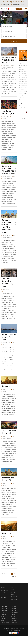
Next (13, 576)
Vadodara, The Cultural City (8, 479)
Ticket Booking (14, 597)
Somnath (6, 386)
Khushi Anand (17, 630)
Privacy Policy (4, 597)
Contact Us (3, 600)
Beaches (14, 608)
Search (15, 41)
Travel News (4, 612)
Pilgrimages (4, 68)
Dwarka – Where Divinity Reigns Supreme (9, 59)
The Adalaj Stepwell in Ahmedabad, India (7, 282)
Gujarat (10, 67)
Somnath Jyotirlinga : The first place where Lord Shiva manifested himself (9, 226)
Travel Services (14, 602)
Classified (20, 1)
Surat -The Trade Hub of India (9, 432)
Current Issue (6, 1)
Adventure (14, 606)
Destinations (6, 67)
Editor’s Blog (4, 606)
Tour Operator (14, 599)
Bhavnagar (6, 533)
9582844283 (6, 4)
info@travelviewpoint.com (18, 4)
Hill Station (14, 618)
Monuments (14, 620)
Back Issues (4, 610)
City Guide (14, 610)
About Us (3, 587)
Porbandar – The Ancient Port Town (9, 337)
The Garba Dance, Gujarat (8, 112)
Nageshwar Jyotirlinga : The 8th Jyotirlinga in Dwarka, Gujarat (9, 169)
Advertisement (13, 1)
